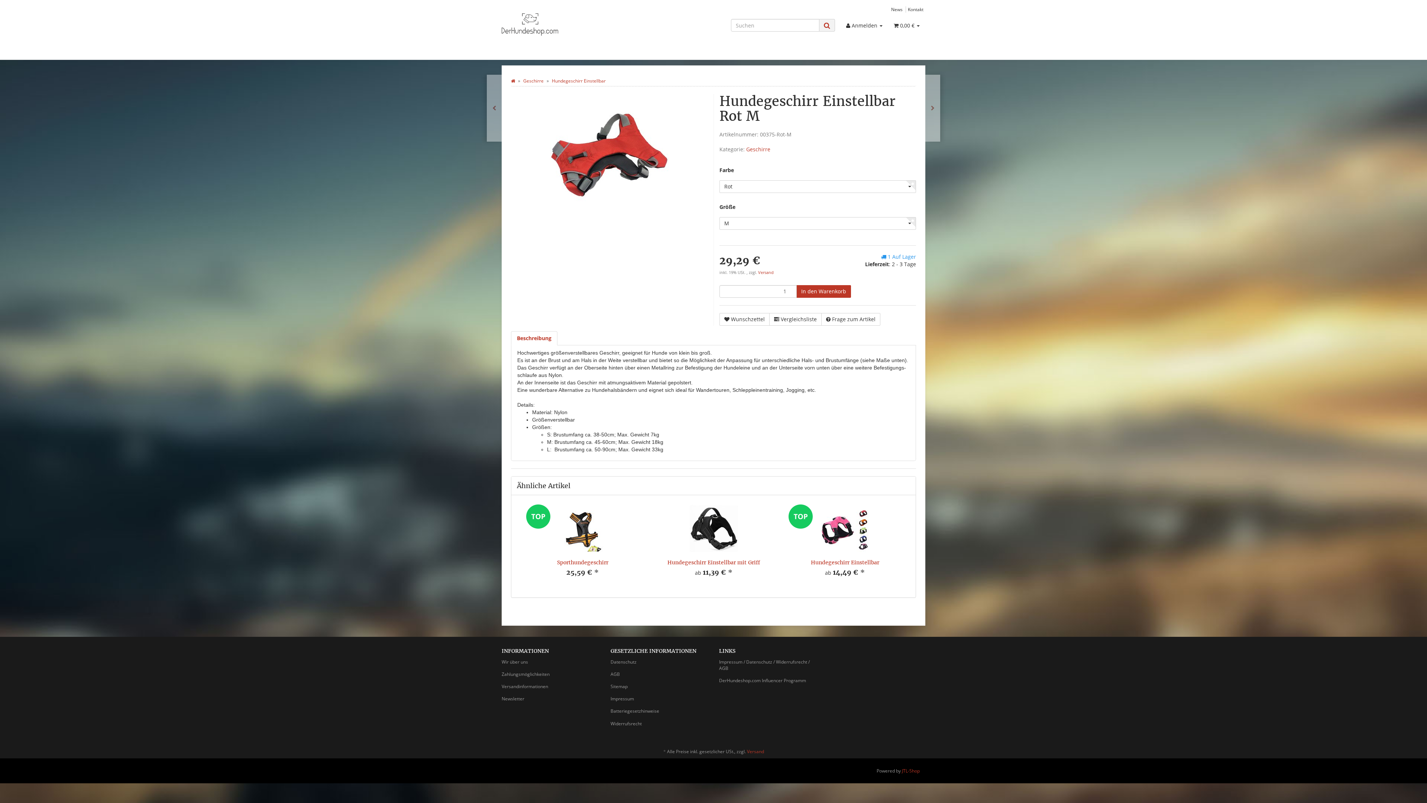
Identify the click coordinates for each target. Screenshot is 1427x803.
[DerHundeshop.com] (568, 24)
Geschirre (758, 149)
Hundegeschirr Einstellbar (845, 562)
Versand (766, 272)
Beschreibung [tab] (534, 338)
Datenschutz (624, 662)
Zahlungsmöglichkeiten (526, 674)
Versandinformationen (525, 686)
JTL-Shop (911, 771)
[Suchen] (827, 25)
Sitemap (619, 686)
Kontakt (915, 9)
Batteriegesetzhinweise (635, 711)
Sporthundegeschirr (582, 562)
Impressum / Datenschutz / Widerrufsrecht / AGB (764, 665)
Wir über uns (515, 662)
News (897, 9)
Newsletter (513, 699)
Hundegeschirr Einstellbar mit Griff (713, 562)
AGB (615, 674)
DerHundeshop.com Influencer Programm (762, 680)
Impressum (622, 699)
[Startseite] (513, 81)
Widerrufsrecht (626, 723)
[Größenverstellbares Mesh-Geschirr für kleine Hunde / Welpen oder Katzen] (932, 108)
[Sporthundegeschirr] (494, 108)
